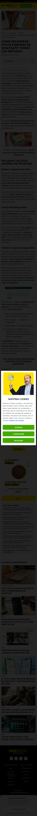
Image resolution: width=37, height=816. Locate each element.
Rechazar (18, 440)
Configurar (18, 434)
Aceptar (18, 427)
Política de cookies (16, 420)
